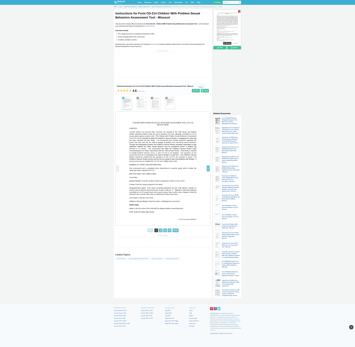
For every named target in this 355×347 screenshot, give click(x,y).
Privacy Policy (193, 318)
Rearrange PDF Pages (171, 321)
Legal (156, 2)
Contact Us (192, 323)
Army (140, 2)
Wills (192, 2)
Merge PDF (168, 313)
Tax (186, 2)
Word (206, 90)
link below (154, 44)
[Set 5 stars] (130, 90)
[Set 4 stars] (127, 90)
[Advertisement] (162, 65)
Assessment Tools (121, 258)
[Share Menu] (351, 327)
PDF (197, 90)
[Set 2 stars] (121, 90)
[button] (208, 168)
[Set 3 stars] (124, 90)
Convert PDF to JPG (147, 310)
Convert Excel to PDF (120, 313)
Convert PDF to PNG (147, 313)
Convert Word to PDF (120, 310)
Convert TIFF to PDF (120, 321)
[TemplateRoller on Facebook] (215, 308)
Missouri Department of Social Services (138, 258)
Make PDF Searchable (171, 323)
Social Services (149, 26)
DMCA (191, 315)
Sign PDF (168, 315)
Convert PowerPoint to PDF (122, 323)
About (191, 310)
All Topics (192, 326)
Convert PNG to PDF (120, 315)
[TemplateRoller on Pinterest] (211, 308)
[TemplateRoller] (119, 2)
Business (147, 2)
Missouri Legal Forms (157, 258)
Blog (198, 2)
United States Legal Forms (172, 258)
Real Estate (178, 2)
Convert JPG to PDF (120, 326)
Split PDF (168, 310)
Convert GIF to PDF (120, 318)
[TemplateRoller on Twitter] (218, 308)
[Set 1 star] (118, 90)
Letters (163, 2)
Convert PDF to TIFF (147, 318)
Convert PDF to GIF (146, 315)
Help (190, 313)
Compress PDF (169, 318)
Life (170, 2)
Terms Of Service (194, 321)
